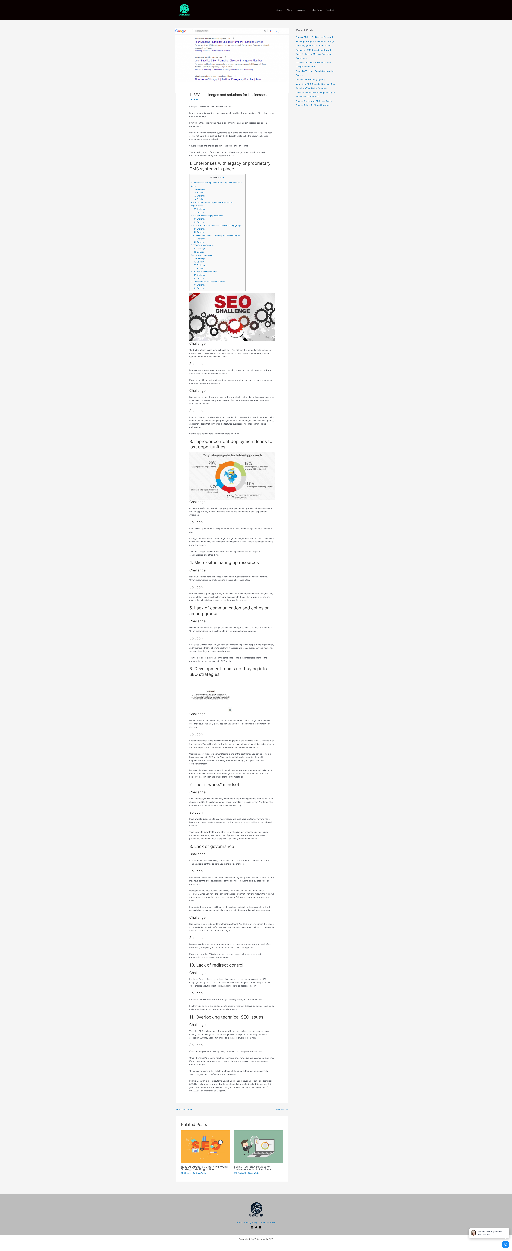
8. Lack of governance (201, 255)
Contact (330, 10)
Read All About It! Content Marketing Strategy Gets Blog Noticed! (204, 1168)
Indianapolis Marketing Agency (310, 79)
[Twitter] (256, 1227)
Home (279, 10)
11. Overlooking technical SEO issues (208, 281)
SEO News (317, 10)
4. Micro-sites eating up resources (207, 215)
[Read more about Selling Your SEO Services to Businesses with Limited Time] (258, 1146)
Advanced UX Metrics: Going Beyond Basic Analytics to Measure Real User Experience (313, 54)
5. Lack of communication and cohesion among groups (216, 225)
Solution (199, 192)
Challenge (199, 189)
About (289, 10)
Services (301, 10)
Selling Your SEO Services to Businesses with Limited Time (252, 1168)
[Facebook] (252, 1227)
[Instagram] (260, 1227)
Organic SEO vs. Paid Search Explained (314, 37)
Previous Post (184, 1109)
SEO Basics (194, 99)
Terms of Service (267, 1222)
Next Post (282, 1109)
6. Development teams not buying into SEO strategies (215, 235)
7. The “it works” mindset (202, 245)
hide (222, 177)
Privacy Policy (250, 1222)
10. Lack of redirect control (204, 271)
